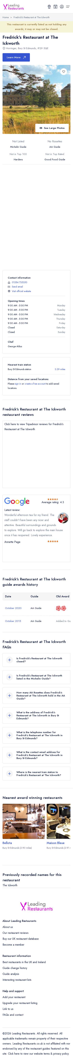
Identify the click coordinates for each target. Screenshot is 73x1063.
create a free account (35, 383)
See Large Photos (54, 128)
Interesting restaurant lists (17, 980)
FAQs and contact (13, 1015)
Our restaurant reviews (16, 933)
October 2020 (13, 608)
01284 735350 (19, 282)
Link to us (8, 1009)
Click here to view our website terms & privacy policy (38, 1054)
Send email (17, 286)
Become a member (13, 945)
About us (8, 927)
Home (6, 17)
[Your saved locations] (49, 6)
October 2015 (13, 621)
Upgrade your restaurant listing (20, 1003)
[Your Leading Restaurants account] (62, 6)
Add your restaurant (14, 997)
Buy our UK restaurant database (21, 939)
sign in (18, 383)
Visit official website (21, 291)
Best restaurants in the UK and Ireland (24, 962)
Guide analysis (11, 974)
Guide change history (15, 968)
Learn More (14, 57)
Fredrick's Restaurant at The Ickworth (32, 17)
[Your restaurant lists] (55, 6)
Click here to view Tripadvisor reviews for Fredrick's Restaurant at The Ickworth (33, 426)
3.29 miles (60, 369)
